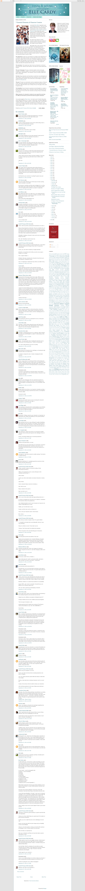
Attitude (66, 257)
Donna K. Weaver (22, 721)
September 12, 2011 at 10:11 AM (25, 240)
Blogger (44, 888)
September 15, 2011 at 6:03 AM (25, 742)
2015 (51, 172)
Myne (20, 744)
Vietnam (57, 361)
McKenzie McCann (22, 546)
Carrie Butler (21, 555)
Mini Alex (60, 321)
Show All (57, 124)
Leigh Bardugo (58, 314)
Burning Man (51, 268)
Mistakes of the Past (66, 321)
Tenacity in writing (59, 350)
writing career (51, 370)
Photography (66, 331)
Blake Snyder (64, 263)
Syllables (65, 349)
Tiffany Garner (27, 99)
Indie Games (63, 302)
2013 (51, 175)
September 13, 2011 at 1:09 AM (25, 402)
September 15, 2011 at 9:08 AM (25, 808)
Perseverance (56, 331)
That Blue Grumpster (52, 103)
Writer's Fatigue (66, 367)
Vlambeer (60, 361)
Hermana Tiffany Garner (24, 275)
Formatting (63, 291)
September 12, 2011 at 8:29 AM (25, 125)
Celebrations (51, 270)
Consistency (51, 279)
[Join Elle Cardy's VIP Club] (57, 41)
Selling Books (55, 344)
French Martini (58, 292)
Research (67, 338)
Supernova (67, 348)
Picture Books (51, 332)
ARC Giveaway (56, 257)
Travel (58, 359)
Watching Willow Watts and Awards (58, 194)
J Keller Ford (67, 308)
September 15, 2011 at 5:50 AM (25, 731)
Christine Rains (22, 202)
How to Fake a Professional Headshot (56, 148)
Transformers (55, 359)
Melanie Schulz (63, 320)
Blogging (62, 264)
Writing (56, 369)
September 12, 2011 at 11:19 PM (25, 385)
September (53, 185)
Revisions (64, 339)
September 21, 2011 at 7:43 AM (25, 863)
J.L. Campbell (21, 430)
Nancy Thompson (22, 440)
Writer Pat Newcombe (23, 359)
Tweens (68, 359)
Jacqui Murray (64, 309)
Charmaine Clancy (22, 690)
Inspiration (56, 305)
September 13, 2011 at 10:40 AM (25, 561)
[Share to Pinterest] (44, 108)
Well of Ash (54, 362)
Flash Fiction (57, 291)
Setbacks (62, 344)
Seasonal (65, 343)
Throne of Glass (60, 356)
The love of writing (60, 353)
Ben (19, 413)
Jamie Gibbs (21, 322)
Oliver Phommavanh (56, 327)
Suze (20, 212)
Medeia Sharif (57, 320)
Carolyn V (21, 398)
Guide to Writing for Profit (56, 297)
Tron (63, 359)
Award (50, 259)
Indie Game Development (56, 302)
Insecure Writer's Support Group (64, 98)
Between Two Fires (66, 262)
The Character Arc (22, 79)
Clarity (57, 274)
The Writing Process (65, 355)
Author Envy (62, 258)
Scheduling (63, 342)
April (52, 212)
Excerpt (64, 287)
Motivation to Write (56, 322)
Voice (68, 361)
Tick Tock (65, 356)
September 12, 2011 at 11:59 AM (25, 299)
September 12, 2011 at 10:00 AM (25, 200)
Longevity (67, 315)
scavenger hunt (58, 342)
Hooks (60, 298)
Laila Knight (21, 420)
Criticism (64, 280)
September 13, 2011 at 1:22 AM (25, 411)
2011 (51, 178)
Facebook (57, 289)
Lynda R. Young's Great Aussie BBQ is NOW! (58, 132)
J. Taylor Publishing (53, 309)
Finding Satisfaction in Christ (61, 290)
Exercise (67, 287)
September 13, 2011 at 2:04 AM (25, 418)
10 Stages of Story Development (57, 200)
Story (66, 347)
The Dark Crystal (53, 353)
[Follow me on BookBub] (54, 41)
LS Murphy (57, 316)
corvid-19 (62, 279)
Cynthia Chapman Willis (24, 710)
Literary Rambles (64, 88)
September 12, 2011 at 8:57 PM (25, 356)
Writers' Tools (51, 369)
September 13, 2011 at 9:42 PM (25, 609)
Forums (66, 291)
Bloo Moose (67, 264)
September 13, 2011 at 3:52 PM (25, 589)
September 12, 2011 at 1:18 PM (25, 314)
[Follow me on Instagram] (50, 41)
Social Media (55, 347)
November (53, 182)
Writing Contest (57, 370)
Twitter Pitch (54, 360)
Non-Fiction (67, 325)
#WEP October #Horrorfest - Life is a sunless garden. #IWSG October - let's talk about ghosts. (54, 115)
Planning (58, 333)
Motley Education (63, 322)
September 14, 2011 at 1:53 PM (25, 687)
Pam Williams (21, 191)
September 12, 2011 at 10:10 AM (25, 221)
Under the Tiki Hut (54, 121)
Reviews (60, 339)
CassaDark (57, 269)
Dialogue (50, 284)
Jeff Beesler (21, 659)
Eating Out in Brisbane (62, 285)
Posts (52, 244)
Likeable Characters (57, 315)
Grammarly (51, 296)
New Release (56, 325)
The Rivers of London (61, 354)
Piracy (57, 332)
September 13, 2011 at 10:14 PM (25, 634)
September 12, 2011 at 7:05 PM (25, 336)
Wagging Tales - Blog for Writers (25, 699)
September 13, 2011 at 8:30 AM (25, 532)
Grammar (67, 295)
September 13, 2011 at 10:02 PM (25, 626)
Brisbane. (67, 267)
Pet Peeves (62, 331)
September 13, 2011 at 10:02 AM (25, 544)
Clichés (60, 274)
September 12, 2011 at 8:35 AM (25, 138)
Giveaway (51, 295)
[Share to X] (41, 108)
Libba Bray (62, 314)
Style (57, 348)
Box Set (50, 267)
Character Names (52, 272)
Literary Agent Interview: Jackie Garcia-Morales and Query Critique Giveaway (64, 92)
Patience (50, 330)
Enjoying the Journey (55, 199)
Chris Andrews (57, 273)
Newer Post (19, 876)
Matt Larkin (21, 348)
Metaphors (67, 320)
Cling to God (64, 274)
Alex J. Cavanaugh (23, 140)
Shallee (20, 387)
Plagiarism (54, 333)
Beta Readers (61, 262)
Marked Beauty (59, 319)
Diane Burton (54, 284)
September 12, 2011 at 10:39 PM (25, 375)
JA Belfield (60, 309)
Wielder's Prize (66, 363)
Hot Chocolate (64, 298)
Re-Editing (54, 337)
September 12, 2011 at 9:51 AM (25, 189)
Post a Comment (20, 871)
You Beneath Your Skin (58, 374)
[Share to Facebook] (42, 108)
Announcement (62, 256)
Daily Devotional (66, 281)
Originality (64, 327)
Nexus (61, 325)
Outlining (67, 327)
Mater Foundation (52, 320)
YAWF (54, 374)
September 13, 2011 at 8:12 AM (25, 464)
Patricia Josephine (56, 330)
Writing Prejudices (52, 371)
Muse (50, 324)
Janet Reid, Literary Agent (64, 104)
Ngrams (64, 325)
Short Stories (55, 345)
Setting (65, 344)
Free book (50, 292)
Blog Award (51, 264)
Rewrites (67, 339)
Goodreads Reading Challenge (60, 295)
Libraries (65, 314)
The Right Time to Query (56, 187)
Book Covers (58, 266)
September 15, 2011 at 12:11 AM (25, 718)
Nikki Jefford (36, 25)
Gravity (54, 296)
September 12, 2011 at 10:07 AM (25, 209)
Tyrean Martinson (60, 360)
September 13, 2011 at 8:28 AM (25, 515)
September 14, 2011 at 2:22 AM (25, 651)
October (53, 183)
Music (53, 324)
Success (63, 348)
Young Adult (64, 374)
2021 (51, 162)
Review (57, 339)
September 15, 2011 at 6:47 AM (25, 750)
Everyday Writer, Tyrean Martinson (54, 89)
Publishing (54, 336)
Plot (68, 333)
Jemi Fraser (21, 564)
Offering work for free (64, 326)
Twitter (50, 360)
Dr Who (65, 284)
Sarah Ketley (21, 591)
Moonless (51, 322)
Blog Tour (55, 264)
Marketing (64, 319)
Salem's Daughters (52, 342)
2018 (51, 167)
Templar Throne (53, 350)
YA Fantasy (50, 374)
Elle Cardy (65, 286)
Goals (54, 295)
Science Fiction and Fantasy (57, 343)
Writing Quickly (64, 371)
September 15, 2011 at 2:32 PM (25, 853)
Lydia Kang (21, 316)
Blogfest (58, 264)
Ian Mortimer (60, 301)
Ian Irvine (56, 301)
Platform (62, 333)
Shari (20, 753)
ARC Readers (61, 257)
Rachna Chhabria (66, 336)
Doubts (62, 284)
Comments (53, 246)
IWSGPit (63, 308)
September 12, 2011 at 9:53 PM (25, 367)
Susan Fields (21, 612)
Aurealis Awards (53, 258)
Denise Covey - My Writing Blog (54, 112)
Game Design (63, 292)
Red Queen (53, 338)
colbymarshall (22, 734)
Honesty (57, 298)
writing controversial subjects (64, 370)
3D (55, 253)
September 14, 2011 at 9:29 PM (25, 707)
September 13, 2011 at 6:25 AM (25, 450)
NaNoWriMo (66, 324)
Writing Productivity (58, 371)
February (53, 215)
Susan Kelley (59, 349)
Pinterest (55, 332)
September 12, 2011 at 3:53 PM (25, 328)
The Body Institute (57, 351)
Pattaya (68, 330)
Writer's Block (56, 367)
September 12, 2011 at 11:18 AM (25, 272)
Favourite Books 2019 (52, 290)
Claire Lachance (22, 301)
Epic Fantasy (57, 287)
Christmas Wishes (53, 274)
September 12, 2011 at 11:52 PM (25, 395)
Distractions (59, 284)
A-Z (65, 253)
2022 (51, 160)
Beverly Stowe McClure (52, 263)
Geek (56, 293)
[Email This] (39, 108)
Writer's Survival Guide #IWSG (55, 139)
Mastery (67, 319)
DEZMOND (21, 128)
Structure (53, 348)
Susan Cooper (54, 349)
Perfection (51, 331)
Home (31, 876)
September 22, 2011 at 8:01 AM (25, 869)
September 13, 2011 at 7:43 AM (25, 457)
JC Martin (57, 310)
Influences (67, 302)
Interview (67, 305)
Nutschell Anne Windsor (53, 326)
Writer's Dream (61, 367)
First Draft (53, 291)
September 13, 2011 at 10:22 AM (25, 552)
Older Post (44, 876)
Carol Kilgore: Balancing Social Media (56, 146)
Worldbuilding (52, 367)
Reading (58, 337)
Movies (67, 322)
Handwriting (64, 297)
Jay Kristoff (53, 310)
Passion (67, 328)
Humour (53, 301)
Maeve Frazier (21, 339)
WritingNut (21, 133)
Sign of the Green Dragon (62, 345)
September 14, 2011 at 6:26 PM (25, 700)
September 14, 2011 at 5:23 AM (25, 666)
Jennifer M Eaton (66, 310)
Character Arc (66, 270)
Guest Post (58, 296)
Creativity (60, 280)
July (52, 207)
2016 (51, 170)
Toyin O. (20, 653)
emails (68, 286)
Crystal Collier (22, 645)
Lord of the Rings (52, 316)
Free (68, 291)
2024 (51, 157)
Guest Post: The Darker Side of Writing (56, 134)
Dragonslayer (56, 285)
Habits (61, 297)
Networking (51, 325)
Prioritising (53, 334)
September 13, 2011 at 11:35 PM (25, 642)
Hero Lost (54, 298)
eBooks (68, 285)
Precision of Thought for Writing (57, 188)
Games (50, 293)
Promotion (65, 334)
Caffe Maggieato (62, 268)
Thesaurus (56, 356)
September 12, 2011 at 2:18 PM (25, 320)
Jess (20, 378)
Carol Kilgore (67, 268)
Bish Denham (59, 263)
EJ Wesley (61, 286)
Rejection (63, 338)
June (52, 209)
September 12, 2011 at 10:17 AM (25, 263)
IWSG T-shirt (60, 308)
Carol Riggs (21, 405)
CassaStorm (67, 269)
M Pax (20, 459)
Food (61, 291)
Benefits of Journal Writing (59, 261)
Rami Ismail (51, 337)
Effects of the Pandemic (55, 286)
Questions (61, 336)
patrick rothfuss (63, 330)
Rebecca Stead (65, 337)
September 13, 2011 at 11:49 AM (25, 572)
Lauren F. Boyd (22, 165)
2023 (51, 158)
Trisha (20, 534)
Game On (67, 292)
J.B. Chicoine (21, 180)
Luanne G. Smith (22, 307)
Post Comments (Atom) (34, 880)
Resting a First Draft (52, 339)
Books (65, 266)
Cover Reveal (66, 279)
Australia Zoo (58, 258)
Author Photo (67, 258)
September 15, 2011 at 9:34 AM (25, 835)
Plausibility (65, 333)
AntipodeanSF (51, 257)
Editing (50, 286)
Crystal (20, 265)
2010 (51, 219)
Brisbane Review (63, 267)
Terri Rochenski (64, 350)
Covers (50, 280)
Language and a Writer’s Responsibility (56, 203)
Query (58, 336)
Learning (54, 314)
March (52, 214)
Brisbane (58, 267)
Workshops (64, 366)
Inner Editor (51, 304)
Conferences (62, 278)
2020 (51, 163)
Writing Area (67, 369)
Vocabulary (65, 361)
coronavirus (59, 279)
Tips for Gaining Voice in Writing (57, 190)
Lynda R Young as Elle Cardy (25, 223)
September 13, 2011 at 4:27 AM (25, 438)
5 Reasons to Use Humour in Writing (56, 152)
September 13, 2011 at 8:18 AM (25, 492)
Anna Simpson (57, 256)
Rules (59, 340)
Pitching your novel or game (65, 332)
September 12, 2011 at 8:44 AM (25, 163)
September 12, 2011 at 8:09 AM (25, 118)
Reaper (61, 337)
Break (56, 267)
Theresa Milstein (22, 452)
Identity (63, 301)
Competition (57, 278)
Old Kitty (20, 149)
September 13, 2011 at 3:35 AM (25, 427)
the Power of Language (54, 354)
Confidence (67, 278)
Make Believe (62, 317)
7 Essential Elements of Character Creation (57, 150)
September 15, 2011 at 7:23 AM (25, 757)
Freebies (54, 292)
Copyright (55, 279)
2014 (51, 173)
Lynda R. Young (63, 316)
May (52, 210)
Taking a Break (52, 144)
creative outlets (55, 280)
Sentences (59, 344)
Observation (59, 326)
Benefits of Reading (55, 262)
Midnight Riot (57, 321)
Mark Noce (55, 319)
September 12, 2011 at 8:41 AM (25, 146)
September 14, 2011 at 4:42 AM (25, 656)
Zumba (67, 374)
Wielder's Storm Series (53, 365)
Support (50, 349)
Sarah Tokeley (22, 114)
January (53, 217)
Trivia (61, 359)
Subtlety (60, 348)
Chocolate (52, 273)
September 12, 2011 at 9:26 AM (25, 177)
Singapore (67, 345)
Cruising (54, 281)
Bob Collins (21, 760)
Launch (50, 314)
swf (62, 349)
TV (65, 359)
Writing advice (62, 369)
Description (62, 282)
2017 (51, 168)
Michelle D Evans (52, 321)
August (52, 205)
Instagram (62, 305)
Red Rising (56, 338)
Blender (68, 263)
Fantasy (67, 289)
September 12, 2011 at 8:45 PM (25, 346)
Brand (53, 267)
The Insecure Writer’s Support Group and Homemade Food (54, 98)
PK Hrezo (50, 333)
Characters (57, 272)
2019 (51, 165)
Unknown (21, 703)
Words (60, 366)
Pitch (59, 332)
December (53, 180)
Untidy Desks (53, 361)
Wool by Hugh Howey (53, 366)
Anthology (67, 256)
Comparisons (51, 278)
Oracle (61, 327)
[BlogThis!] (40, 108)
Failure (60, 289)
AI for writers (56, 255)
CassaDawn (62, 269)
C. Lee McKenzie (56, 268)
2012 (51, 177)
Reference (60, 338)
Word (58, 366)
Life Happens (52, 122)
